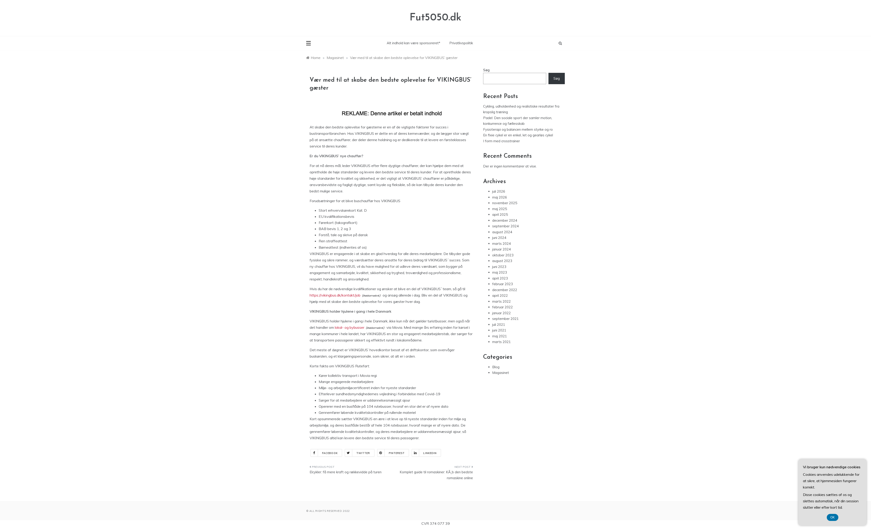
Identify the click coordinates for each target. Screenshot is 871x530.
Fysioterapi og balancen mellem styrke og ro (518, 129)
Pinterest (397, 453)
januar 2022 (501, 313)
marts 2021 (501, 342)
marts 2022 (501, 301)
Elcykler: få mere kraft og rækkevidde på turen (346, 472)
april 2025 (500, 214)
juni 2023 (499, 267)
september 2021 (505, 319)
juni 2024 (499, 238)
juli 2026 (498, 191)
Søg (486, 70)
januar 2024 (501, 249)
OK (832, 517)
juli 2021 (498, 324)
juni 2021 (499, 330)
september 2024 (505, 226)
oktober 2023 (503, 255)
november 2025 (504, 203)
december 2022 (504, 290)
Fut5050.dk (435, 18)
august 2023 (502, 261)
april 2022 (500, 295)
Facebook (330, 453)
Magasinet (500, 373)
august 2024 (502, 232)
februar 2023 (502, 284)
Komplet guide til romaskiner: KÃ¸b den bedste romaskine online (436, 475)
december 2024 (504, 220)
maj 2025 (499, 209)
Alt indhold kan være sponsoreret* (413, 43)
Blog (495, 367)
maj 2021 (499, 336)
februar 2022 (502, 307)
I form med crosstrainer (501, 141)
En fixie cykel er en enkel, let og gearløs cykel (518, 135)
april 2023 (500, 278)
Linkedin (430, 453)
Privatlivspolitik (461, 43)
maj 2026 (499, 197)
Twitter (363, 453)
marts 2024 (501, 243)
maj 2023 (499, 272)
